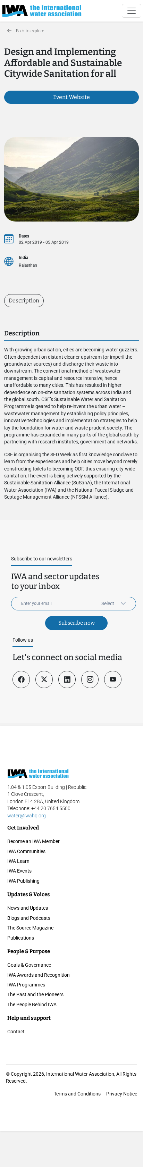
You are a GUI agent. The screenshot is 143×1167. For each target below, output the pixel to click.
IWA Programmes (26, 984)
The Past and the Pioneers (35, 994)
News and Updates (27, 908)
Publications (20, 938)
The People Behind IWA (32, 1004)
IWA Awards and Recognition (38, 975)
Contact (16, 1031)
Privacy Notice (121, 1094)
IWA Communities (26, 851)
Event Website (71, 97)
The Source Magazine (30, 928)
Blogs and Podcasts (28, 918)
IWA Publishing (23, 881)
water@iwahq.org (26, 815)
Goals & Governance (29, 965)
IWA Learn (18, 861)
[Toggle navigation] (131, 11)
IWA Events (19, 871)
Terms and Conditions (77, 1094)
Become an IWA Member (33, 841)
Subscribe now (76, 623)
